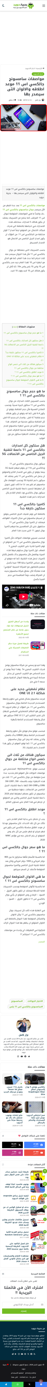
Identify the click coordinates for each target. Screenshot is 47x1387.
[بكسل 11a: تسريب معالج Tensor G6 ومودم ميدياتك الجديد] (12, 1078)
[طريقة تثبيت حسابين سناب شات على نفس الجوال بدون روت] (38, 1175)
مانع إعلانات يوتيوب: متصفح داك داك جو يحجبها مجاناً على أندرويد (13, 1119)
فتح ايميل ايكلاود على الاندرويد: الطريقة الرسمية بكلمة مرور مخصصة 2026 (17, 1246)
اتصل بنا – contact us (28, 1377)
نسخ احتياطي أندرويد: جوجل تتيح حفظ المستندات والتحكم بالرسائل (35, 1119)
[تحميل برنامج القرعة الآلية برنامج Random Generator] (38, 1235)
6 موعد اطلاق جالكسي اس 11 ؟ (29, 372)
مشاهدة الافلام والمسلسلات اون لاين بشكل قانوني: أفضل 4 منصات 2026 (16, 1258)
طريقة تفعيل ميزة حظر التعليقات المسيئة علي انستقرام (18, 648)
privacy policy (30, 1373)
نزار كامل (38, 100)
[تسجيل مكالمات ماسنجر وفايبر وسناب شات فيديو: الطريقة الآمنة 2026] (38, 1222)
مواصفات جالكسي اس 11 (32, 205)
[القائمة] (43, 7)
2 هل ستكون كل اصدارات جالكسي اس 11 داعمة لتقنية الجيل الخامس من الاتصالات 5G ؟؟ (23, 344)
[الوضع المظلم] (3, 7)
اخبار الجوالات (34, 1001)
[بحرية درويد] (23, 5)
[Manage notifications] (41, 1381)
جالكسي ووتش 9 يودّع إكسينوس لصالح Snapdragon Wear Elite (35, 1090)
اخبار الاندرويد (30, 68)
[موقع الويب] (29, 1056)
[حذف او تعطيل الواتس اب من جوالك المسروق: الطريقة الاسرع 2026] (38, 1211)
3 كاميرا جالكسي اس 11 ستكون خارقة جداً (24, 352)
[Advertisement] (23, 36)
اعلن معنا (14, 1377)
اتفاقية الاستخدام (17, 1373)
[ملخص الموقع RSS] (34, 1354)
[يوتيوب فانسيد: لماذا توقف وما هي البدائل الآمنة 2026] (38, 1188)
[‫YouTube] (21, 1056)
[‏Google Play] (15, 1354)
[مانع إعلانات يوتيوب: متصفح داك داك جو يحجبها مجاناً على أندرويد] (12, 1107)
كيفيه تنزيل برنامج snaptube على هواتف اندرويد (16, 1197)
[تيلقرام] (12, 1354)
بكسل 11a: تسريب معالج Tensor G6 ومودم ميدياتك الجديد (13, 1089)
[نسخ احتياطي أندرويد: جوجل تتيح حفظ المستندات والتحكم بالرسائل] (35, 1107)
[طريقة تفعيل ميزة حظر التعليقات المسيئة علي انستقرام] (38, 645)
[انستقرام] (18, 1056)
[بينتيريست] (25, 1354)
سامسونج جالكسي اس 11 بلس (25, 1007)
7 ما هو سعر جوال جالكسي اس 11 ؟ (27, 376)
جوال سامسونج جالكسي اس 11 (18, 210)
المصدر (42, 942)
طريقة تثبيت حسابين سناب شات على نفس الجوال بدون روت (16, 1174)
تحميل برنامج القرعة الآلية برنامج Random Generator (17, 1233)
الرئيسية (39, 68)
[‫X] (28, 1354)
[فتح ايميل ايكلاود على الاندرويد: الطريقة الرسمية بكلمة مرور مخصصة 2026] (38, 1246)
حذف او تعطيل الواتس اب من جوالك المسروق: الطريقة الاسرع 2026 (16, 1210)
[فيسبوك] (25, 1056)
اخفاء (15, 327)
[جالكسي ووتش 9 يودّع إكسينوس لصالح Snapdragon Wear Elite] (35, 1078)
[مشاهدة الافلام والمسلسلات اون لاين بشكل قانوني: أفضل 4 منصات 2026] (38, 1259)
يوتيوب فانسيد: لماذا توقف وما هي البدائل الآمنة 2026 (17, 1186)
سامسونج (16, 1001)
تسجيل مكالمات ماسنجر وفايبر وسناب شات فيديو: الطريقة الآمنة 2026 (15, 1222)
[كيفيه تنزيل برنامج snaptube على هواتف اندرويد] (38, 1199)
